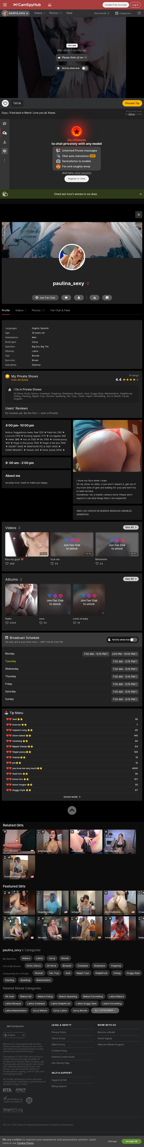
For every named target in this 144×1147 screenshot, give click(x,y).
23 (101, 563)
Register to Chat (76, 178)
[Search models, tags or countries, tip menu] (139, 13)
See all (129, 527)
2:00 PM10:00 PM (123, 654)
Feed (69, 13)
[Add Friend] (94, 297)
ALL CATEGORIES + (105, 1010)
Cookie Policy (25, 1143)
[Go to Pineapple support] (29, 1100)
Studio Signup (105, 1038)
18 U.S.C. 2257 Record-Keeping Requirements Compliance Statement (38, 1125)
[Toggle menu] (5, 5)
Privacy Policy (59, 1032)
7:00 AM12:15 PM (95, 654)
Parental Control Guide (63, 1057)
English (11, 1035)
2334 (13, 622)
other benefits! (82, 173)
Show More (71, 796)
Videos (39, 13)
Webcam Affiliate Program (111, 1044)
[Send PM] (107, 297)
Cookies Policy (59, 1051)
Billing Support (59, 1086)
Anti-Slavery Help (60, 1063)
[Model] (138, 214)
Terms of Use (58, 1038)
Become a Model (106, 1032)
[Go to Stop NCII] (13, 1110)
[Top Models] (49, 5)
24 (56, 563)
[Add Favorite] (5, 103)
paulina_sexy (12, 950)
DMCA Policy (58, 1044)
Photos (55, 13)
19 (78, 622)
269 (12, 563)
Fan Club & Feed (60, 310)
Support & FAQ (59, 1080)
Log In (135, 5)
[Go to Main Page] (27, 5)
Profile (6, 310)
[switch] (134, 640)
